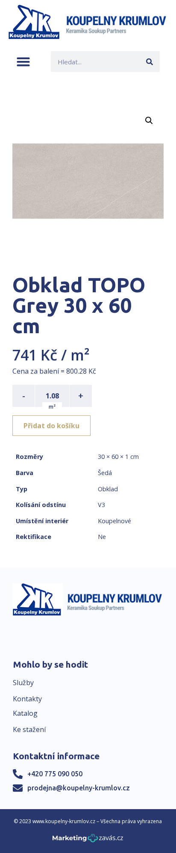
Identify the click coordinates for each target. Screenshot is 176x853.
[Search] (149, 61)
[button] (23, 62)
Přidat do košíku (51, 425)
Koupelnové (114, 521)
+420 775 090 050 (54, 774)
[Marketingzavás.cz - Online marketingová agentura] (88, 840)
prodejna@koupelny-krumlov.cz (78, 788)
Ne (102, 537)
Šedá (105, 473)
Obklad (108, 489)
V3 (101, 505)
